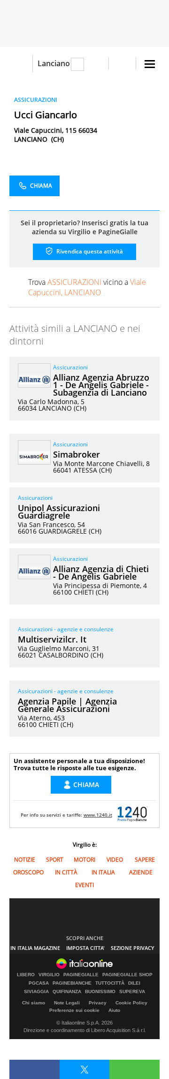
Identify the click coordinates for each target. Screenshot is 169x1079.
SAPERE (145, 860)
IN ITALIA (103, 872)
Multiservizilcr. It (52, 639)
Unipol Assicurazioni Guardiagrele (59, 511)
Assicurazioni (70, 367)
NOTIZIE (24, 860)
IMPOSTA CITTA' (85, 947)
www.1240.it (98, 814)
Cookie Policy (131, 1002)
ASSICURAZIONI (35, 100)
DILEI (134, 983)
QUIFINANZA (67, 991)
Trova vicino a (87, 287)
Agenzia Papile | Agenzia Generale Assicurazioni (67, 705)
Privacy (98, 1002)
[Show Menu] (150, 64)
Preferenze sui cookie (74, 1010)
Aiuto (114, 1010)
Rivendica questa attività (89, 251)
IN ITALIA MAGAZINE (35, 947)
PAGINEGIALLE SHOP (127, 974)
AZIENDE (141, 872)
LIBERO (26, 974)
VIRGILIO (49, 974)
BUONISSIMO (100, 991)
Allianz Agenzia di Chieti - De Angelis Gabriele (101, 572)
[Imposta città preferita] (20, 63)
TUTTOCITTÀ (109, 983)
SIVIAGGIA (36, 991)
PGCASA (39, 983)
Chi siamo (33, 1002)
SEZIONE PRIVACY (132, 947)
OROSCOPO (28, 872)
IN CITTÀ (66, 872)
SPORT (54, 860)
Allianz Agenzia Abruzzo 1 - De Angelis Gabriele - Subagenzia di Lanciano (101, 385)
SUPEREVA (132, 991)
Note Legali (67, 1002)
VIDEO (115, 860)
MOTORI (84, 860)
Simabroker (76, 454)
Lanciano (54, 63)
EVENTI (84, 885)
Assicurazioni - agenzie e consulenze (66, 629)
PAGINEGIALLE (81, 974)
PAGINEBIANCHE (72, 983)
